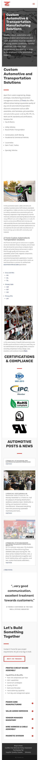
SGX (7, 292)
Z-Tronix (23, 100)
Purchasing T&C (18, 750)
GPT (7, 298)
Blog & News (18, 746)
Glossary (28, 752)
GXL (7, 275)
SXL (7, 278)
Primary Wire (9, 296)
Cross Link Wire (9, 273)
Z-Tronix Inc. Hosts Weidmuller (16, 494)
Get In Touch (14, 659)
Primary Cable (9, 284)
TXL (7, 280)
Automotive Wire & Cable (11, 264)
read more (9, 464)
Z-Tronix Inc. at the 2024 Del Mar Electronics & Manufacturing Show (18, 461)
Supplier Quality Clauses (14, 752)
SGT (7, 289)
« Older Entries (8, 570)
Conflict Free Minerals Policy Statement (18, 748)
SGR (7, 287)
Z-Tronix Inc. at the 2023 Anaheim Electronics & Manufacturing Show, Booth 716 (18, 544)
